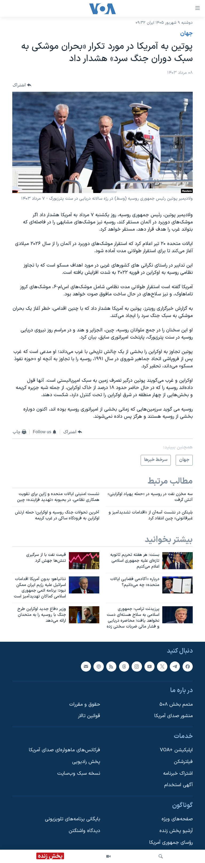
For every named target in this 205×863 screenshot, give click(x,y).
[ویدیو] (108, 856)
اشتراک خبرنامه (178, 773)
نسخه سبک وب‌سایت (78, 773)
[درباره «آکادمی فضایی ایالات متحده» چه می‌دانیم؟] (177, 584)
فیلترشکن (183, 762)
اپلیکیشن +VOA (176, 750)
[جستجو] (161, 856)
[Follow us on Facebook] (188, 666)
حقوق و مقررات (84, 704)
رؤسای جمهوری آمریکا (171, 842)
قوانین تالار (89, 716)
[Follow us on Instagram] (137, 666)
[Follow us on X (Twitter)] (162, 666)
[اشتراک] (86, 666)
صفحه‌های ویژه (177, 819)
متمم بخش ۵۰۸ (176, 704)
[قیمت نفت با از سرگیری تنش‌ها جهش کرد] (84, 560)
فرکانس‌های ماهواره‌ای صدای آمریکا (64, 750)
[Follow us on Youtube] (149, 666)
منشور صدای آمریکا (173, 716)
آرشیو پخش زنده (176, 831)
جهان (186, 33)
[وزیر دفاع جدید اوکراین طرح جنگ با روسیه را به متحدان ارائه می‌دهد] (84, 614)
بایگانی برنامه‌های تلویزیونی (72, 819)
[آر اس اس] (111, 666)
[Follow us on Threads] (124, 666)
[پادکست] (98, 666)
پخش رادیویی (86, 762)
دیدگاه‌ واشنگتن (84, 831)
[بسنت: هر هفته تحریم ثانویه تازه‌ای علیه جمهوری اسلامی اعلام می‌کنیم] (177, 560)
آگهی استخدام (178, 785)
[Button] (22, 85)
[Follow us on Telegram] (175, 666)
